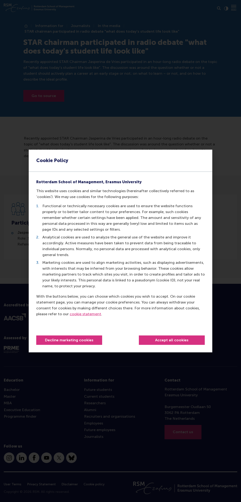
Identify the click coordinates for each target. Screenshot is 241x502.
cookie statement (85, 314)
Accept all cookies (172, 340)
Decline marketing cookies (69, 340)
